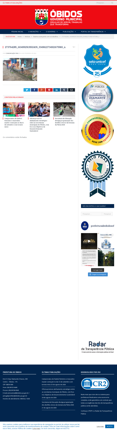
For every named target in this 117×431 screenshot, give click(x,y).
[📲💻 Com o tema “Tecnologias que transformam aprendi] (106, 241)
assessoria (105, 397)
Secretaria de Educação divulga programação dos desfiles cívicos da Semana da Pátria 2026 (64, 121)
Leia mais (36, 428)
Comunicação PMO (12, 53)
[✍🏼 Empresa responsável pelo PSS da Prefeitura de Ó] (89, 258)
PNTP (90, 411)
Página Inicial (17, 31)
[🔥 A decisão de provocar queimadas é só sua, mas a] (89, 241)
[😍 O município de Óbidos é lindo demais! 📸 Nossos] (106, 258)
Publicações (68, 31)
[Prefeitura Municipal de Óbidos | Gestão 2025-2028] (58, 17)
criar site (95, 394)
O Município (33, 31)
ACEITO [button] (110, 426)
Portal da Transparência (92, 31)
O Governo (50, 31)
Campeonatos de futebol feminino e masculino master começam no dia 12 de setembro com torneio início (14, 122)
